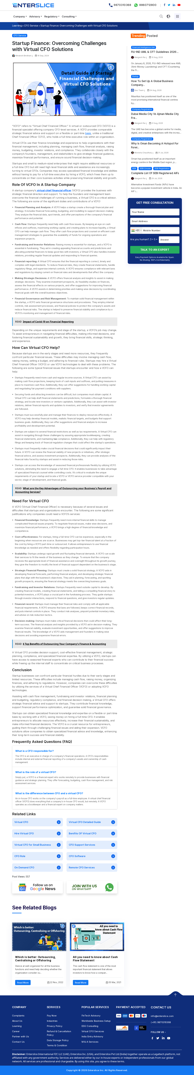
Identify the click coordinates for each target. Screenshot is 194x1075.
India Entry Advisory (92, 1036)
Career (16, 1031)
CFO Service (31, 25)
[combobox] (136, 230)
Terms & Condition (57, 1045)
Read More (23, 982)
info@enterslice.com (162, 1016)
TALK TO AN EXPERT (154, 249)
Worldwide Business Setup (96, 1020)
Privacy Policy (54, 1026)
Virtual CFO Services (93, 1031)
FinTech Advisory (91, 1015)
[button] (161, 16)
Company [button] (19, 16)
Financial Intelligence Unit (143, 47)
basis (88, 133)
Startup (135, 76)
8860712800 (147, 5)
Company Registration (142, 109)
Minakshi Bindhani (23, 55)
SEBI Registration (162, 168)
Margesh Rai (140, 57)
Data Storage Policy (58, 1040)
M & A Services (90, 1041)
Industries (52, 1020)
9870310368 (122, 5)
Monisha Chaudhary (143, 153)
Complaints (18, 1015)
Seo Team (139, 90)
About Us (17, 1020)
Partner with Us (20, 1036)
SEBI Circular (145, 168)
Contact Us (18, 1041)
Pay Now (52, 1015)
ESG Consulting (90, 1026)
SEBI (134, 168)
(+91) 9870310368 (161, 1022)
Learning (17, 25)
